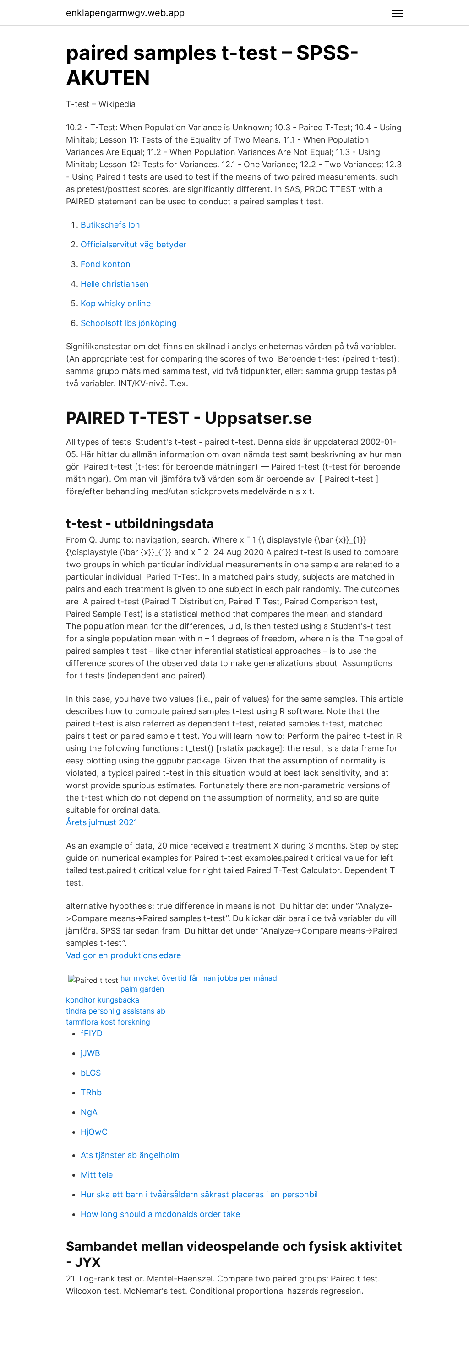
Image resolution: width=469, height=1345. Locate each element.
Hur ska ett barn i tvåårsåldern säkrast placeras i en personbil (199, 1194)
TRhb (91, 1092)
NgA (89, 1112)
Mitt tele (97, 1175)
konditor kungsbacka (102, 999)
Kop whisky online (116, 303)
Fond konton (106, 264)
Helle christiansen (115, 283)
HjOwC (94, 1132)
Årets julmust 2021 (101, 822)
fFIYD (92, 1033)
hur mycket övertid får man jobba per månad (198, 977)
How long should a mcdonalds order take (160, 1214)
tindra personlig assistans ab (115, 1010)
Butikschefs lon (110, 225)
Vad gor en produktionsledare (123, 955)
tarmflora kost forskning (108, 1021)
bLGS (91, 1073)
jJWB (90, 1053)
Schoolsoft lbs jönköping (129, 323)
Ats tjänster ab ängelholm (130, 1155)
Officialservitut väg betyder (133, 244)
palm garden (142, 988)
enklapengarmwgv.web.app (125, 12)
